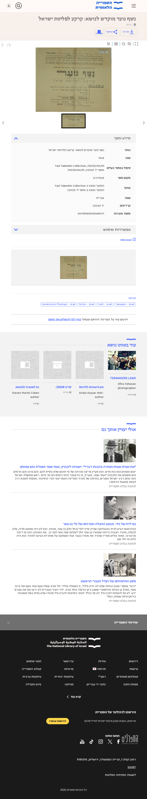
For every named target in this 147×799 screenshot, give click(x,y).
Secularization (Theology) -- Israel (58, 304)
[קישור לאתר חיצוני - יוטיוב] (82, 741)
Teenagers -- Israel (124, 304)
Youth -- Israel (105, 304)
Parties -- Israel (86, 304)
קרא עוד (75, 697)
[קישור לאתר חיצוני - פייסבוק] (118, 741)
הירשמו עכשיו (57, 721)
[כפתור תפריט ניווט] (134, 6)
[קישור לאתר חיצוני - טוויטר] (110, 741)
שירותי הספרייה (126, 622)
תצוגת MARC (126, 239)
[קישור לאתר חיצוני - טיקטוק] (91, 741)
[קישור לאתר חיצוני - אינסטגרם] (100, 741)
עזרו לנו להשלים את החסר (64, 319)
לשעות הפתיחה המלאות (120, 775)
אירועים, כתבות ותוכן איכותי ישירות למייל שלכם (110, 721)
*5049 (132, 767)
